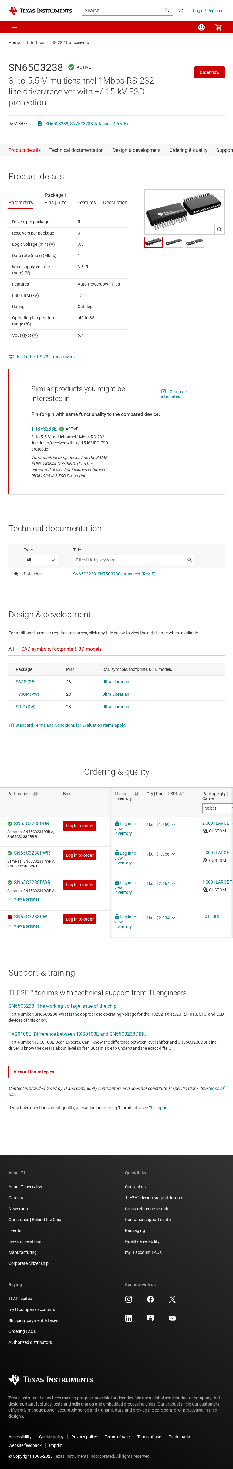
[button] (14, 27)
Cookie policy (51, 1436)
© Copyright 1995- (30, 1456)
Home (14, 42)
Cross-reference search (146, 1208)
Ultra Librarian (115, 681)
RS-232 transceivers (70, 42)
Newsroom (18, 1208)
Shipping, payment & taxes (33, 1320)
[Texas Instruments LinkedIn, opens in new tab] (128, 1320)
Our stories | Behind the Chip (34, 1219)
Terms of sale (117, 1436)
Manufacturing (22, 1252)
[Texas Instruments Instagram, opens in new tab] (128, 1301)
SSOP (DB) (26, 681)
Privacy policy (84, 1436)
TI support (158, 1107)
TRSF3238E (44, 429)
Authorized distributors (30, 1342)
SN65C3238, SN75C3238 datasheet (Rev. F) (87, 123)
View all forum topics (34, 1071)
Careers (15, 1197)
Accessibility (20, 1436)
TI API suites (20, 1298)
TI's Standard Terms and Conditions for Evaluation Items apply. (67, 725)
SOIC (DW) (25, 706)
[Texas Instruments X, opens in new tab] (172, 1301)
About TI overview (25, 1186)
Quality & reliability (142, 1241)
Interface (35, 42)
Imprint (56, 1445)
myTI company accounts (31, 1309)
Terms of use (149, 1436)
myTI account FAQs (143, 1252)
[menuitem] (201, 27)
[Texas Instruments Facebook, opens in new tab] (150, 1301)
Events (14, 1230)
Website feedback (25, 1445)
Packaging (135, 1230)
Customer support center (148, 1219)
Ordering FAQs (22, 1331)
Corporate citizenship (28, 1263)
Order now (209, 72)
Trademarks (180, 1436)
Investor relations (24, 1241)
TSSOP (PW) (27, 694)
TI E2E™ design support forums (154, 1197)
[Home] (40, 11)
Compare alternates (174, 394)
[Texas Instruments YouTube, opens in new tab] (172, 1320)
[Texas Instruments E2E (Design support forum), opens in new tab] (150, 1320)
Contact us (135, 1186)
